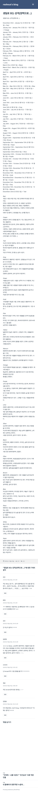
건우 (18, 561)
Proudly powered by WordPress (11, 789)
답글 (5, 593)
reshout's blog (10, 4)
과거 (23, 561)
